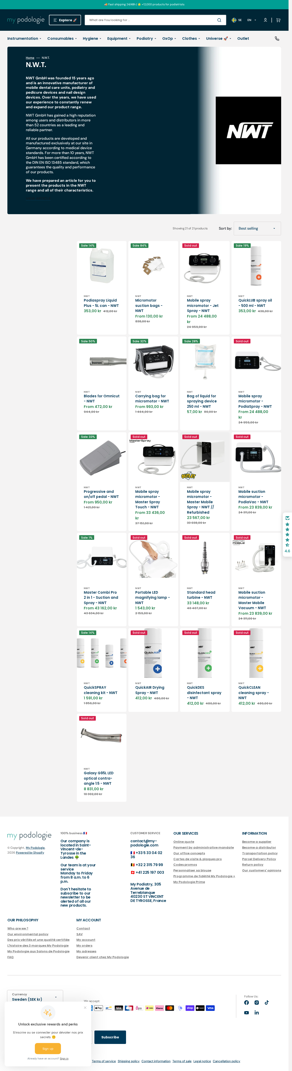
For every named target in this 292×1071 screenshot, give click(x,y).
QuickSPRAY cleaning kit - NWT (100, 690)
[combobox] (155, 20)
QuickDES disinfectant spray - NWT (204, 692)
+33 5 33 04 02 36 (146, 855)
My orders (84, 945)
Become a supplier (256, 842)
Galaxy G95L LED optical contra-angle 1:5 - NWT (99, 778)
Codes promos (185, 864)
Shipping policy (129, 1061)
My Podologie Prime (189, 882)
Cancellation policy (226, 1061)
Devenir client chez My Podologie (102, 957)
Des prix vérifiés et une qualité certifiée (38, 940)
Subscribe (110, 1037)
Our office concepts (189, 853)
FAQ (10, 957)
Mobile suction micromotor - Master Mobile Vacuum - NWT (252, 600)
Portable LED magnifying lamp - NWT (152, 597)
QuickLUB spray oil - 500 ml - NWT (255, 303)
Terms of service (104, 1061)
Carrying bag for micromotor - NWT (152, 399)
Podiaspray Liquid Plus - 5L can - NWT (101, 303)
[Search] (220, 20)
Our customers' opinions (261, 870)
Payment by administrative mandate (203, 847)
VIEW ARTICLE (38, 198)
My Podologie (35, 848)
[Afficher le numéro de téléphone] (277, 38)
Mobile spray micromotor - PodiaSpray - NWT (255, 401)
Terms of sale (182, 1061)
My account (85, 940)
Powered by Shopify (30, 853)
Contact (83, 929)
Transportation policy (260, 853)
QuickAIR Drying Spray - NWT (149, 690)
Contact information (156, 1061)
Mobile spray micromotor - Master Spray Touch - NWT (147, 499)
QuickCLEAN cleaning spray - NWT (253, 692)
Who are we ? (17, 929)
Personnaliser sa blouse (192, 870)
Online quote (183, 842)
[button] (277, 20)
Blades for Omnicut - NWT (102, 399)
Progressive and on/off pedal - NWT (101, 494)
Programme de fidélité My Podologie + (204, 876)
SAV (79, 934)
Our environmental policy (27, 934)
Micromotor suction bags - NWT (149, 305)
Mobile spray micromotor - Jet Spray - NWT (203, 305)
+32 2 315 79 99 (149, 864)
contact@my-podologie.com (144, 843)
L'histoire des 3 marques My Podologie (38, 945)
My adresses (86, 951)
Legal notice (202, 1061)
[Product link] (101, 670)
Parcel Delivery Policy (259, 859)
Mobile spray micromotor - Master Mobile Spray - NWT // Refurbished (200, 502)
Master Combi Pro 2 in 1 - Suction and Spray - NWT (101, 597)
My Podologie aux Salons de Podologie (38, 951)
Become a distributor (259, 847)
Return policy (252, 864)
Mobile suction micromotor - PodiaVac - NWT (253, 496)
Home (30, 58)
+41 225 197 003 (150, 872)
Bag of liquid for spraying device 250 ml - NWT (202, 401)
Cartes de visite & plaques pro (197, 859)
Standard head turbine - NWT (201, 595)
